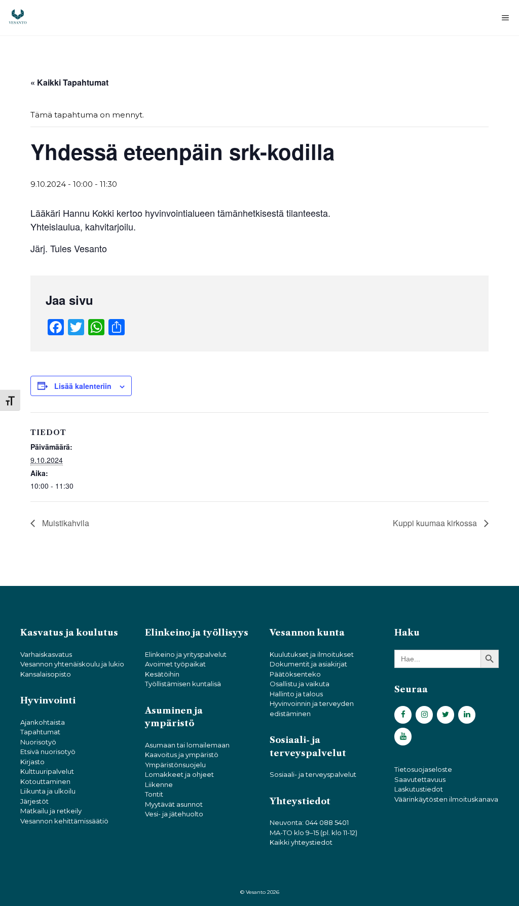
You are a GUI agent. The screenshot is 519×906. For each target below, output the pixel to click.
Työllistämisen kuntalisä (183, 684)
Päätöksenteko (295, 674)
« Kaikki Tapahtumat (69, 82)
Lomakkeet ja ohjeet (179, 774)
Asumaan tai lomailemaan (187, 745)
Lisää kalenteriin (83, 386)
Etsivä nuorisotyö (48, 751)
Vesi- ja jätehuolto (174, 814)
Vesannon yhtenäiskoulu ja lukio (72, 664)
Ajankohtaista (42, 722)
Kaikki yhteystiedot (301, 842)
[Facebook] (403, 715)
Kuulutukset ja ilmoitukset (312, 654)
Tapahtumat (40, 732)
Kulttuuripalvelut (47, 771)
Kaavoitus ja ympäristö (181, 755)
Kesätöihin (162, 674)
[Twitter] (445, 715)
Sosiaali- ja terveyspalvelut (313, 774)
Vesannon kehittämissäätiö (64, 821)
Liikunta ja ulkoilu (48, 791)
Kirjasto (32, 762)
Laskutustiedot (418, 789)
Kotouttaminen (45, 781)
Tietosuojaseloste (423, 769)
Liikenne (159, 784)
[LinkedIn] (466, 715)
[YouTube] (403, 736)
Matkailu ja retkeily (51, 811)
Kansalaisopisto (45, 674)
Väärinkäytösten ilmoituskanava (446, 799)
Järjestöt (34, 801)
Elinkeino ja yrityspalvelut (186, 654)
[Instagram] (424, 715)
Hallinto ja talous (296, 694)
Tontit (154, 794)
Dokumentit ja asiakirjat (308, 664)
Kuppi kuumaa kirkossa (436, 523)
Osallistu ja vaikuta (299, 684)
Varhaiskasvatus (46, 654)
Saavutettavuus (420, 779)
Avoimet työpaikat (175, 664)
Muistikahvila (64, 523)
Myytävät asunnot (174, 804)
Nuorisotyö (38, 742)
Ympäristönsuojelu (175, 765)
